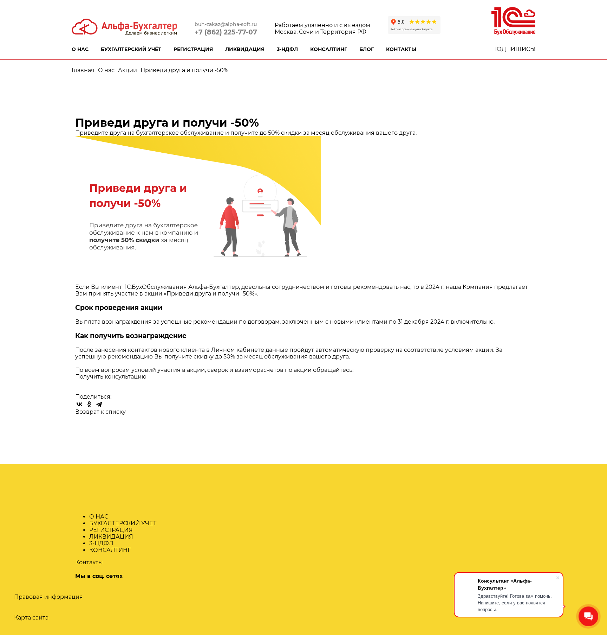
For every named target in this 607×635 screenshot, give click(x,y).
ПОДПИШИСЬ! (513, 49)
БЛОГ (366, 49)
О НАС (80, 49)
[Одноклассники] (89, 404)
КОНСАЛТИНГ (328, 49)
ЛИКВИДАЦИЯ (245, 49)
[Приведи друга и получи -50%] (198, 206)
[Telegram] (99, 404)
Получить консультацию (110, 376)
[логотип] (124, 26)
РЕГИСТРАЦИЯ (193, 49)
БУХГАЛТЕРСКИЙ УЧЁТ (131, 49)
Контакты (89, 562)
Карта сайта (31, 617)
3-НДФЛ (287, 49)
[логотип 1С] (513, 20)
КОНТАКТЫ (401, 49)
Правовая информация (48, 596)
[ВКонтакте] (79, 404)
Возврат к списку (100, 411)
